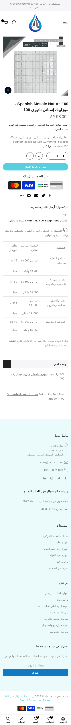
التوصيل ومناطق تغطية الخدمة (52, 606)
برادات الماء (62, 561)
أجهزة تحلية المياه (59, 542)
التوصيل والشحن (36, 125)
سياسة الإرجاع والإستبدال (54, 625)
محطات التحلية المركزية (55, 536)
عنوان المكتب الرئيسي (56, 593)
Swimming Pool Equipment (42, 220)
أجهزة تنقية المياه (59, 555)
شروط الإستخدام (59, 612)
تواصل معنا (62, 599)
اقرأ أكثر (48, 146)
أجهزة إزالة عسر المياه (56, 549)
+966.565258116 (53, 470)
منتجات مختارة (16, 220)
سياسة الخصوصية (58, 631)
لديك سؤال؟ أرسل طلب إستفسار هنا (49, 207)
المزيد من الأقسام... (57, 568)
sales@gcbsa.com (51, 462)
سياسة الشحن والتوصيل (55, 619)
